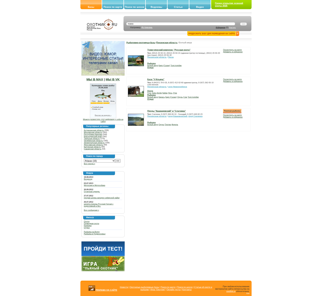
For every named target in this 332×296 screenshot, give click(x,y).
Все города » (89, 164)
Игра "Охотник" (157, 289)
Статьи (178, 7)
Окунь (180, 97)
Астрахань (147, 27)
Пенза (171, 57)
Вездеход (88, 179)
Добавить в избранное (233, 52)
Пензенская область (166, 42)
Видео (200, 7)
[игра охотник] (103, 271)
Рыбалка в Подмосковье (94, 234)
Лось (170, 93)
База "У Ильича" (155, 79)
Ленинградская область (94, 143)
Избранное (220, 27)
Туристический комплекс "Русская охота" (169, 50)
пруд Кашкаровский (177, 116)
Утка (175, 93)
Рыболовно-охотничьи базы (140, 42)
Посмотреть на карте (232, 50)
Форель (175, 124)
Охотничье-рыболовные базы (144, 287)
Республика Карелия (93, 134)
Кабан (165, 93)
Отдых (87, 228)
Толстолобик (176, 65)
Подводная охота (91, 223)
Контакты (187, 289)
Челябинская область (93, 141)
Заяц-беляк (157, 93)
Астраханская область (94, 130)
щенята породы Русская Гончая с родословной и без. (98, 205)
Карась (162, 97)
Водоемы (156, 7)
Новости (124, 287)
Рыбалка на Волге (92, 232)
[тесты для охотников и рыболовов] (103, 255)
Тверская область (92, 138)
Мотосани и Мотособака (94, 185)
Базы (91, 7)
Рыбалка (87, 226)
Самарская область (92, 149)
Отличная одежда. (92, 191)
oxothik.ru (231, 291)
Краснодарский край (93, 136)
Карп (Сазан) (164, 65)
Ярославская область (93, 145)
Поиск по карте (113, 7)
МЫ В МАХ (94, 79)
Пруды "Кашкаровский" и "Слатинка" (166, 111)
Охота (86, 221)
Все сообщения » (91, 210)
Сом (185, 97)
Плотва (168, 124)
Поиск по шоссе (134, 7)
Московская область (93, 132)
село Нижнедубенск (177, 87)
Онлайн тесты (174, 289)
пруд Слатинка (195, 116)
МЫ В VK (113, 79)
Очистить (232, 27)
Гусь (149, 93)
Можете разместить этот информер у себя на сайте (103, 120)
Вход (247, 293)
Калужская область (92, 147)
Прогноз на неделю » (103, 115)
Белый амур (152, 65)
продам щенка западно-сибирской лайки (101, 198)
